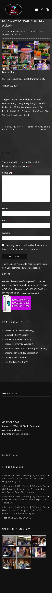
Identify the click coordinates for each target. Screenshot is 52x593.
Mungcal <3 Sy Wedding (16, 334)
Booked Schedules (11, 455)
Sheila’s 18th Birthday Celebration (21, 352)
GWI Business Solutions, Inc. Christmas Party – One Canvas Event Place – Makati (25, 490)
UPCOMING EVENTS (21, 517)
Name (6, 208)
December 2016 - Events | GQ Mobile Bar (25, 475)
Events (19, 34)
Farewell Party (9, 103)
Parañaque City (40, 111)
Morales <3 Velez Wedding (18, 339)
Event (39, 99)
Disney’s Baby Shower (16, 357)
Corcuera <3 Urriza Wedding (19, 343)
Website (6, 232)
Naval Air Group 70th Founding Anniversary (26, 348)
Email (5, 220)
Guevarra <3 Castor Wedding (19, 330)
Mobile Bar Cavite (22, 107)
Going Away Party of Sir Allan (32, 103)
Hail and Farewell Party (16, 361)
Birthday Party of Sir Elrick (39, 128)
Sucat (26, 114)
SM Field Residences (12, 114)
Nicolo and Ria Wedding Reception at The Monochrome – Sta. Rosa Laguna (22, 512)
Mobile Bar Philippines (21, 111)
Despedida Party (26, 99)
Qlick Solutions (22, 433)
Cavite (14, 99)
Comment (8, 172)
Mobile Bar (7, 107)
